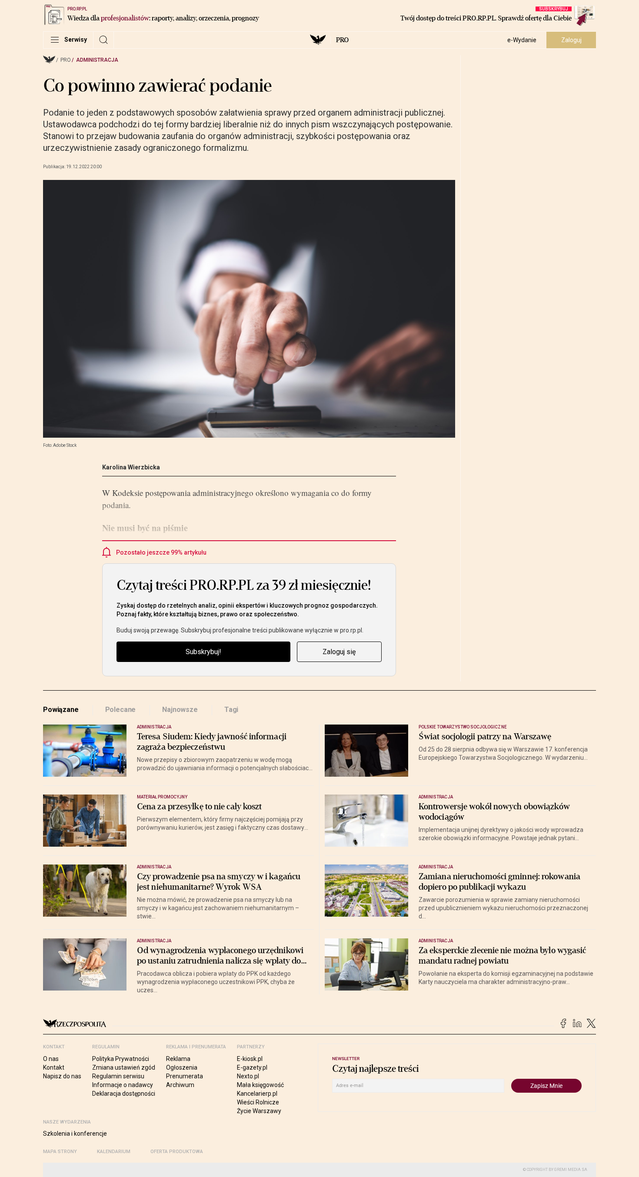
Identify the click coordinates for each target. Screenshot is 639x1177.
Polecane (120, 709)
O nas (51, 1058)
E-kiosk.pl (250, 1058)
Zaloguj (571, 40)
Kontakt (53, 1067)
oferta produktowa (176, 1151)
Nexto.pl (248, 1076)
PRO (342, 40)
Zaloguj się (339, 652)
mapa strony (60, 1151)
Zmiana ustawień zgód (123, 1067)
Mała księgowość (260, 1084)
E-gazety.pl (252, 1067)
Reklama (178, 1058)
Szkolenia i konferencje (75, 1133)
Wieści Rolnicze (258, 1102)
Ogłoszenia (181, 1067)
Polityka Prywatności (120, 1058)
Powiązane (61, 709)
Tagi (231, 709)
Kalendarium (113, 1151)
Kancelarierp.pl (257, 1093)
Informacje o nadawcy (122, 1084)
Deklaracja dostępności (123, 1093)
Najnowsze (180, 709)
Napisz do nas (62, 1076)
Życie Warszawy (259, 1110)
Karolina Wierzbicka (131, 467)
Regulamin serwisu (118, 1076)
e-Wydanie (521, 40)
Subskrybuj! (203, 652)
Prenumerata (184, 1076)
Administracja (97, 60)
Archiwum (180, 1084)
